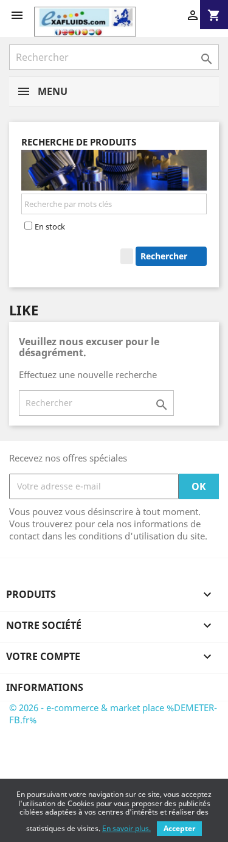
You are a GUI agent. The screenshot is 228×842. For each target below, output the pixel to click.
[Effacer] (126, 256)
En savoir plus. (126, 828)
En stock (50, 226)
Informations (44, 687)
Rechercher (165, 256)
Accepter (179, 828)
